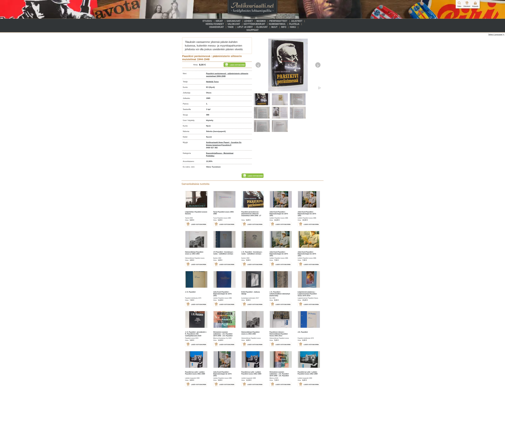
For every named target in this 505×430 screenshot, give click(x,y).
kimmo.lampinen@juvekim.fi (218, 145)
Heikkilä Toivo (212, 82)
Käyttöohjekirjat (254, 24)
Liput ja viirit (245, 27)
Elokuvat (262, 27)
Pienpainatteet (278, 21)
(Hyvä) (212, 87)
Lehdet (248, 21)
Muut (274, 27)
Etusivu (207, 21)
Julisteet (296, 21)
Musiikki (261, 21)
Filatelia (294, 24)
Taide (231, 27)
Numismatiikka (277, 24)
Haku (293, 27)
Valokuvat (234, 24)
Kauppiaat (253, 30)
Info (283, 27)
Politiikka (210, 156)
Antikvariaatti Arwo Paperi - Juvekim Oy (223, 142)
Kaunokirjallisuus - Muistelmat (219, 153)
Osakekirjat (216, 27)
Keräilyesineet (215, 24)
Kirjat (219, 21)
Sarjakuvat (234, 21)
